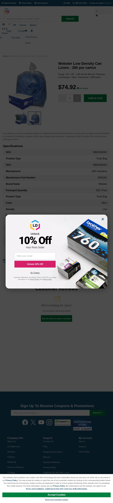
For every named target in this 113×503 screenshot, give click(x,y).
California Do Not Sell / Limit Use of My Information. (66, 489)
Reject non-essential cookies (56, 500)
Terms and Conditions (35, 489)
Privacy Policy (12, 480)
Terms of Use (47, 279)
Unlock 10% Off (35, 264)
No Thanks (35, 273)
